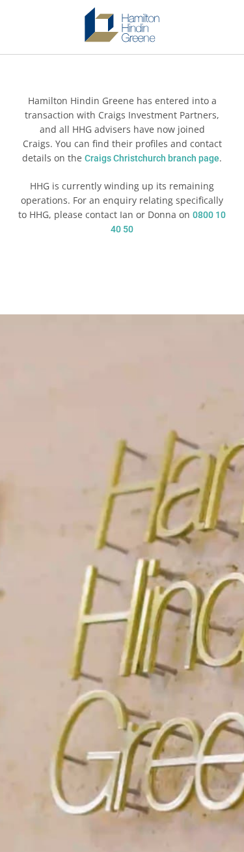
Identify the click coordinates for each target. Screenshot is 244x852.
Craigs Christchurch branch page (152, 158)
